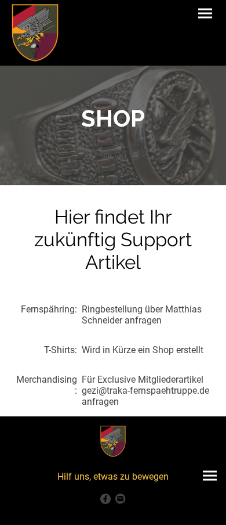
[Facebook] (90, 155)
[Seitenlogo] (35, 33)
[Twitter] (120, 155)
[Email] (135, 155)
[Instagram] (105, 155)
